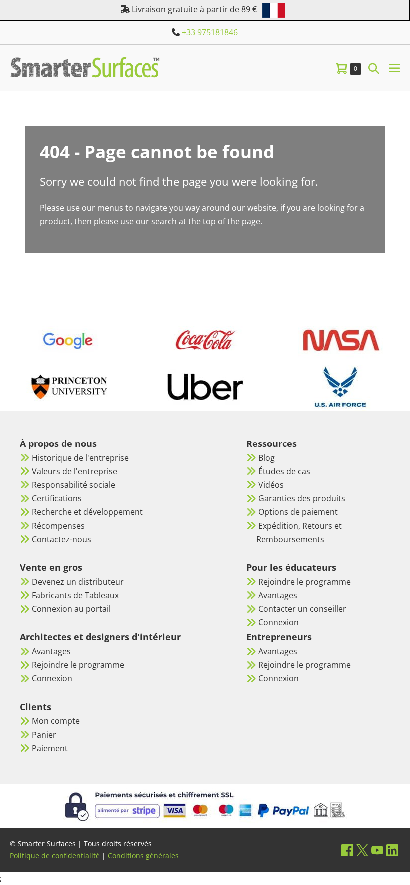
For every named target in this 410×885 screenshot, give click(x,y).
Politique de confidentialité (55, 855)
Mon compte (56, 720)
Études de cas (284, 471)
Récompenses (58, 525)
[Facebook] (348, 850)
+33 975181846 (210, 32)
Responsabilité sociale (74, 484)
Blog (266, 457)
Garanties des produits (302, 498)
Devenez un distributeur (78, 581)
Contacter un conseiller (302, 608)
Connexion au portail (71, 608)
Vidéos (271, 484)
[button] (374, 68)
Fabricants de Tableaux (75, 595)
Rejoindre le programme (78, 664)
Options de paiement (298, 511)
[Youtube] (378, 850)
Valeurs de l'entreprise (75, 471)
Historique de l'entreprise (80, 457)
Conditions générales (143, 855)
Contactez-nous (62, 539)
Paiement (50, 748)
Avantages (51, 651)
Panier (44, 734)
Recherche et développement (87, 511)
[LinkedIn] (392, 850)
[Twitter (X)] (362, 850)
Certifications (57, 498)
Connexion (52, 678)
